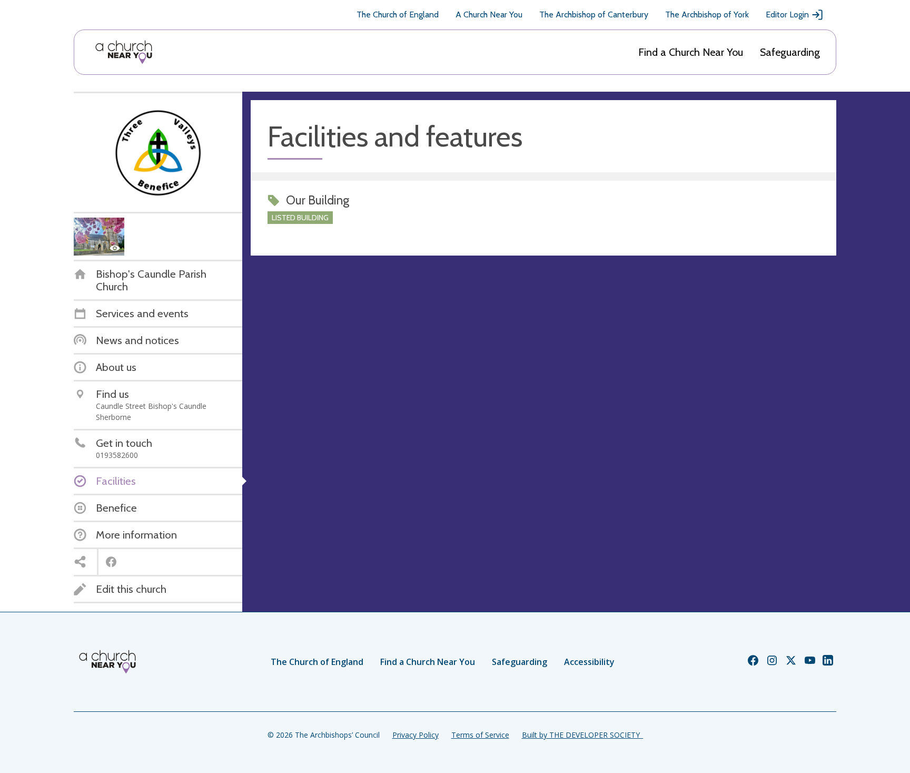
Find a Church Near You (690, 52)
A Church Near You (489, 14)
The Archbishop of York (707, 14)
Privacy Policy (415, 735)
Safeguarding (790, 52)
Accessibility (589, 662)
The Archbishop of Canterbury (593, 14)
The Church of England (398, 14)
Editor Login (787, 14)
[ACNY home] (123, 52)
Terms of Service (480, 735)
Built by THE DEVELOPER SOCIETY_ (582, 735)
